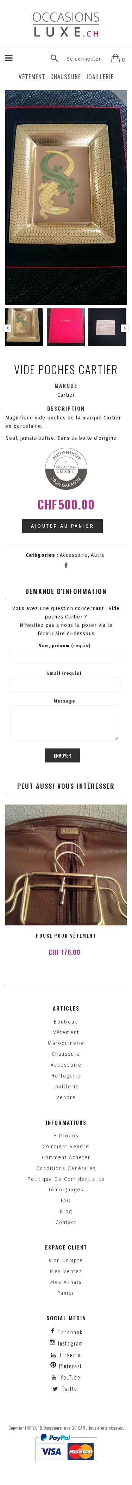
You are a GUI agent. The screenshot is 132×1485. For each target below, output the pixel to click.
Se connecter (84, 59)
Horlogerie (66, 1076)
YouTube (70, 1377)
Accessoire (74, 555)
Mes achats (66, 1282)
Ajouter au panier (62, 526)
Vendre (66, 1098)
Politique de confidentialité (66, 1179)
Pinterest (70, 1366)
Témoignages (66, 1190)
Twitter (70, 1388)
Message (64, 701)
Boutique (66, 1022)
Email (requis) (64, 673)
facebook (70, 1332)
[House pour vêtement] (66, 865)
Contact (66, 1222)
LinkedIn (70, 1355)
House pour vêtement (66, 935)
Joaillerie (100, 76)
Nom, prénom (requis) (64, 645)
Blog (66, 1211)
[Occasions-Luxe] (66, 24)
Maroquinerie (66, 1043)
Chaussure (65, 76)
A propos (66, 1136)
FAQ (66, 1201)
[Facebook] (66, 565)
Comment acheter (66, 1158)
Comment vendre (66, 1147)
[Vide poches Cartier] (24, 327)
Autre (98, 555)
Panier (66, 1293)
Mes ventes (66, 1271)
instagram (70, 1343)
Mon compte (66, 1261)
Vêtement (32, 76)
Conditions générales (66, 1168)
